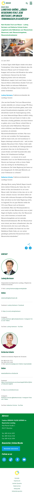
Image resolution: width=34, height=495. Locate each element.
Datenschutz (17, 486)
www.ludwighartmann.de (9, 298)
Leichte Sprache (17, 483)
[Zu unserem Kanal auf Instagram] (4, 459)
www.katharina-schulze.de (9, 373)
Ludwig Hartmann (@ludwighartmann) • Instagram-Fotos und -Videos (16, 319)
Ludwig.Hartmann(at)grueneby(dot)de (16, 288)
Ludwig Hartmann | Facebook (15, 305)
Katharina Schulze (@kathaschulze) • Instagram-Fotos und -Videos (16, 398)
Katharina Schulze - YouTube (15, 405)
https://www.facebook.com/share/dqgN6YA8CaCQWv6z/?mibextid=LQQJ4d (16, 383)
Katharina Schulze (7, 177)
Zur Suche (27, 3)
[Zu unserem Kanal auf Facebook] (17, 459)
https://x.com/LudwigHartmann (12, 311)
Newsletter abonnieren (11, 448)
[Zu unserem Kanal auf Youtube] (24, 459)
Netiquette (17, 488)
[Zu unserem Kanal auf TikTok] (11, 459)
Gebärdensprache (17, 491)
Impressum (17, 481)
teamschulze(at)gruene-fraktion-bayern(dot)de (19, 364)
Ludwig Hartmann (7, 95)
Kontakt (17, 478)
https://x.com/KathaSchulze (10, 390)
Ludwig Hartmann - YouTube (15, 326)
